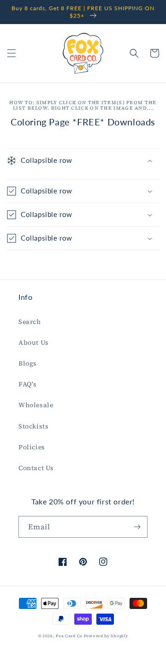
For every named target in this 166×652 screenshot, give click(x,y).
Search (29, 321)
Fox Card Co (69, 636)
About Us (33, 342)
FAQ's (27, 384)
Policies (31, 447)
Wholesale (35, 405)
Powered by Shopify (106, 636)
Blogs (27, 363)
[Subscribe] (137, 527)
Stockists (33, 426)
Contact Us (36, 467)
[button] (11, 53)
